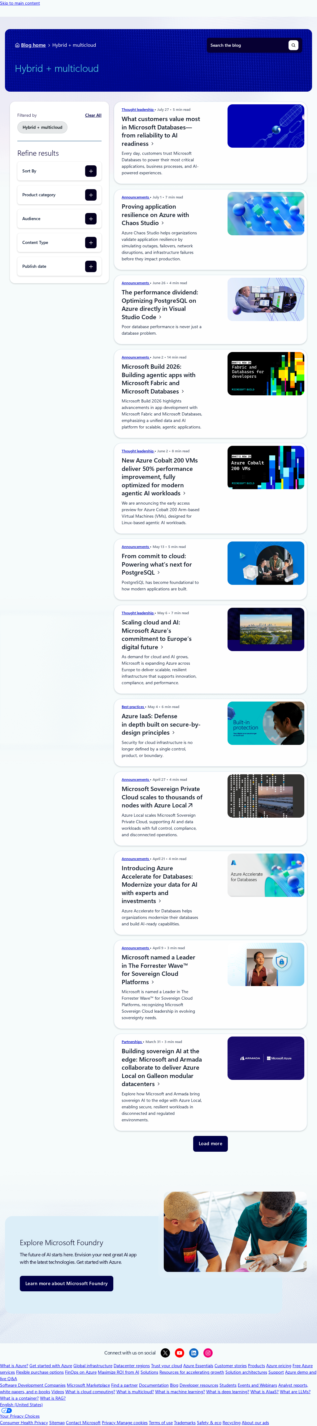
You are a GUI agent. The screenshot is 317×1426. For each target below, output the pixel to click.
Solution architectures (246, 1372)
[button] (210, 1144)
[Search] (293, 45)
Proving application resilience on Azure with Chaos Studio (155, 215)
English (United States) (21, 1404)
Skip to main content (20, 3)
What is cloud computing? (90, 1391)
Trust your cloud (166, 1365)
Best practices (133, 707)
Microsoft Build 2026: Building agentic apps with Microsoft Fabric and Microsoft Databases (159, 379)
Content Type (35, 242)
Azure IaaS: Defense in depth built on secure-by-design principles (161, 724)
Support (276, 1372)
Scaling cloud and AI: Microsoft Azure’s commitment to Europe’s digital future (157, 635)
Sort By (29, 170)
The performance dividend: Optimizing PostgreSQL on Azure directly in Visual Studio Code (160, 305)
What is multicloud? (135, 1391)
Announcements (136, 197)
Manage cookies (132, 1422)
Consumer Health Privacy (24, 1422)
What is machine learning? (180, 1391)
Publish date (34, 266)
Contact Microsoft (83, 1422)
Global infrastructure (92, 1365)
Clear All (93, 115)
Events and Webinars (257, 1385)
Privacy (109, 1422)
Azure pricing (278, 1365)
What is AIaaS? (264, 1391)
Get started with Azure (50, 1365)
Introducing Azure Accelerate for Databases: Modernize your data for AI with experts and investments (160, 884)
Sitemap (57, 1422)
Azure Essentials (198, 1365)
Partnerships (132, 1042)
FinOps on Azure (81, 1372)
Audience (31, 218)
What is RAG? (53, 1398)
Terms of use (161, 1422)
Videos (57, 1391)
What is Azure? (14, 1365)
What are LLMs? (295, 1391)
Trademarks (185, 1422)
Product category (38, 194)
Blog (174, 1385)
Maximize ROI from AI (118, 1372)
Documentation (154, 1385)
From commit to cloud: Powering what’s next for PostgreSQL (157, 564)
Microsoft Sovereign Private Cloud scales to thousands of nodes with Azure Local (162, 797)
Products (256, 1365)
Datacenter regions (132, 1365)
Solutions (149, 1372)
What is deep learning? (227, 1391)
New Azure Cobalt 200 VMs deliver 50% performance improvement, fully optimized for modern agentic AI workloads (160, 477)
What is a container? (19, 1398)
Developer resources (199, 1385)
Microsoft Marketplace (88, 1385)
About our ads (255, 1422)
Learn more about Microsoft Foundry (66, 1283)
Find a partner (124, 1385)
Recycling (232, 1422)
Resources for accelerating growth (191, 1372)
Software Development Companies (33, 1385)
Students (228, 1385)
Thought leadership (138, 109)
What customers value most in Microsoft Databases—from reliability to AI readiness (161, 131)
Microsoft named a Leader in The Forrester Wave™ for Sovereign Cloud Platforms (158, 970)
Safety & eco (209, 1422)
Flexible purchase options (40, 1372)
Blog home (33, 45)
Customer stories (231, 1365)
